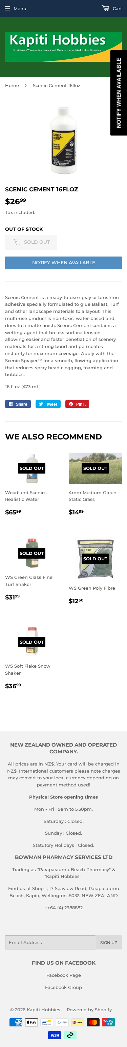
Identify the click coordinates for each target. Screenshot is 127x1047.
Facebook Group (63, 987)
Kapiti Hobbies (43, 1009)
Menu (20, 8)
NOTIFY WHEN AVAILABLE (63, 263)
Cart (116, 8)
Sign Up (109, 942)
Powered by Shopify (89, 1009)
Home (12, 85)
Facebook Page (63, 975)
